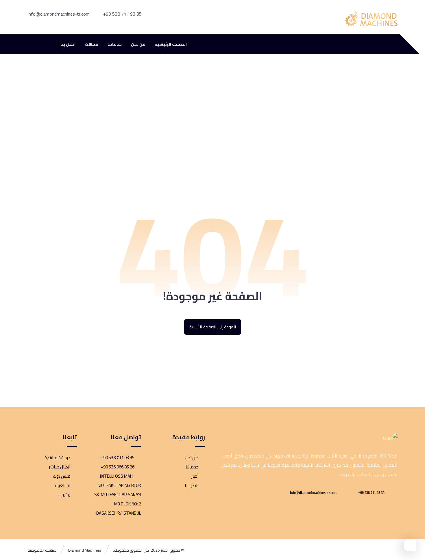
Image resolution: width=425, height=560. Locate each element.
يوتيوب (64, 494)
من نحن (191, 457)
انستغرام (62, 485)
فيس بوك (61, 476)
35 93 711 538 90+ (117, 457)
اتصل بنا (191, 485)
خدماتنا (192, 467)
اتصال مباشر (59, 467)
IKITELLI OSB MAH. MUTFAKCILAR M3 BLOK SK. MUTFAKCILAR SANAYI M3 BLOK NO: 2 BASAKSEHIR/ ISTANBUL (117, 494)
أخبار (194, 476)
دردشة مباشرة (57, 457)
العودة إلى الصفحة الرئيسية (212, 327)
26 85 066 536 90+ (117, 467)
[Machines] (371, 18)
